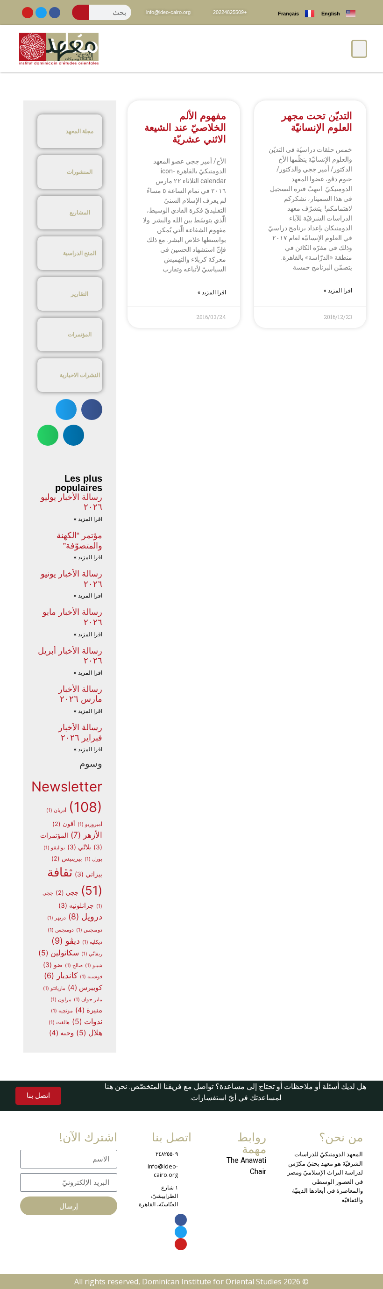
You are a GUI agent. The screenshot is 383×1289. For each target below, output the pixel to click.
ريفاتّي (91, 954)
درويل (85, 916)
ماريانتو (54, 988)
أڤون (63, 823)
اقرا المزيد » (338, 290)
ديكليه (92, 942)
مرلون (60, 1000)
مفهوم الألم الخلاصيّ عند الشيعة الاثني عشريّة (185, 127)
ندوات (87, 1021)
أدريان (56, 810)
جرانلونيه (76, 905)
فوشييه (91, 977)
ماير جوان (88, 1000)
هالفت (59, 1022)
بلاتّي (79, 847)
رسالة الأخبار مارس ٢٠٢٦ (80, 694)
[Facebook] (54, 12)
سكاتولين (58, 952)
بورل (93, 859)
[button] (359, 49)
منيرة (88, 1010)
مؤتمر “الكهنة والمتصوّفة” (79, 540)
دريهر (56, 918)
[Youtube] (27, 12)
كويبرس (85, 987)
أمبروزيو (90, 824)
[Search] (80, 12)
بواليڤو (54, 848)
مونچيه (62, 1011)
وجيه (61, 1033)
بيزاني (88, 874)
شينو (93, 965)
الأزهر (86, 835)
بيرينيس (66, 858)
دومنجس (89, 930)
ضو (53, 965)
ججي (67, 892)
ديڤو (65, 940)
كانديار (61, 975)
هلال (89, 1032)
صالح (74, 965)
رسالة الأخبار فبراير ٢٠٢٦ (80, 732)
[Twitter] (41, 12)
